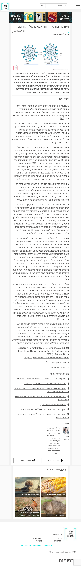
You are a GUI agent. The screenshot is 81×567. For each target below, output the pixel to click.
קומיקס (39, 541)
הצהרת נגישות (58, 534)
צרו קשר (28, 545)
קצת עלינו (48, 545)
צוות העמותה (37, 545)
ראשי (59, 538)
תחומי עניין (37, 538)
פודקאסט (57, 541)
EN (22, 545)
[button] (42, 5)
